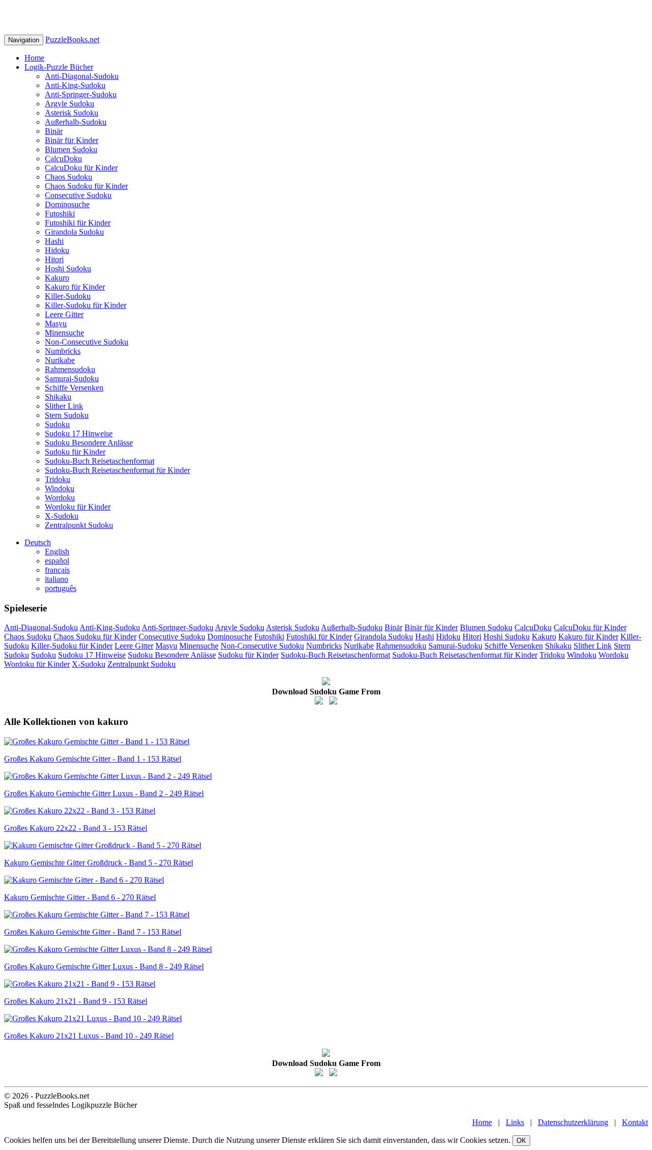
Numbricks (62, 351)
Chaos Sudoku (68, 177)
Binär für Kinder (71, 140)
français (57, 570)
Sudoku (57, 424)
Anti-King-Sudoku (75, 85)
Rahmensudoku (70, 369)
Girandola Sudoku (74, 232)
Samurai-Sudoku (72, 378)
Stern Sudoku (67, 415)
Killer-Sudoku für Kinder (85, 305)
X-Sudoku (61, 516)
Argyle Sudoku (69, 103)
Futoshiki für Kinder (78, 222)
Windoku (59, 488)
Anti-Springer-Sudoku (81, 94)
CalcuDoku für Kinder (81, 167)
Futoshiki (60, 213)
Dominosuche (67, 204)
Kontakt (635, 1122)
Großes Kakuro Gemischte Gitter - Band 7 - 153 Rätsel (92, 932)
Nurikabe (60, 360)
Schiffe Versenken (74, 387)
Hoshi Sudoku (68, 268)
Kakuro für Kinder (75, 287)
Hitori (54, 259)
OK (521, 1140)
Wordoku (60, 497)
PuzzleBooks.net (72, 39)
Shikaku (58, 396)
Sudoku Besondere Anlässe (89, 442)
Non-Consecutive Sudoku (86, 342)
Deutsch (37, 542)
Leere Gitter (64, 314)
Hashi (54, 241)
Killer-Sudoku (68, 296)
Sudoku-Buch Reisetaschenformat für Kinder (117, 470)
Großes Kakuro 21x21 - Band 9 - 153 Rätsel (75, 1001)
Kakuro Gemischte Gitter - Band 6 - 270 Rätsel (80, 897)
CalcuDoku (63, 158)
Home (34, 57)
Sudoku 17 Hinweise (79, 433)
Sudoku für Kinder (75, 451)
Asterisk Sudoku (71, 112)
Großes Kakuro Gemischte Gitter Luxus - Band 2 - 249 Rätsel (104, 793)
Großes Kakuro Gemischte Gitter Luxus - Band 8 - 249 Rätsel (104, 966)
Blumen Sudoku (71, 149)
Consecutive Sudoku (78, 195)
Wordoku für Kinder (78, 506)
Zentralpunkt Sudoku (79, 525)
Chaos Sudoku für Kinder (86, 186)
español (57, 560)
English (57, 551)
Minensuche (64, 332)
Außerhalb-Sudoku (75, 122)
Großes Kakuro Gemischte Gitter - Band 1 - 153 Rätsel (92, 758)
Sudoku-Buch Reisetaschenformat (99, 461)
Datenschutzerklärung (573, 1122)
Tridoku (57, 479)
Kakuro (57, 277)
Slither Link (64, 406)
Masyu (56, 323)
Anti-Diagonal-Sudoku (82, 76)
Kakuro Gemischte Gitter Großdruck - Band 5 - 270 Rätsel (98, 862)
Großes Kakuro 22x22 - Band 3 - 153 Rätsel (75, 828)
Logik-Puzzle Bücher (58, 67)
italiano (56, 579)
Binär (54, 131)
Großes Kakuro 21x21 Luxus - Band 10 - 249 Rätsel (89, 1035)
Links (515, 1122)
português (60, 588)
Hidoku (57, 250)
